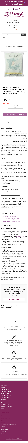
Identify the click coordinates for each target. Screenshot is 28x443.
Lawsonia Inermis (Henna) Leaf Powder (11, 221)
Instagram (4, 433)
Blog (14, 27)
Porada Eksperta (14, 25)
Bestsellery (14, 20)
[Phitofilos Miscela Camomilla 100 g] (14, 67)
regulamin (8, 439)
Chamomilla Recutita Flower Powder (11, 218)
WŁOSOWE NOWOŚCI (5, 404)
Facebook (4, 431)
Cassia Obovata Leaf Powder (9, 216)
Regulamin (3, 399)
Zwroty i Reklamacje (5, 393)
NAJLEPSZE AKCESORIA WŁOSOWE (8, 410)
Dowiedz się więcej (14, 299)
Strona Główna (7, 45)
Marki (14, 24)
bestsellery (3, 408)
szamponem (11, 250)
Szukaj (23, 35)
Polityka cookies (5, 397)
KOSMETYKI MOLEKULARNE (6, 406)
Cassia (21, 45)
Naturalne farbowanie (15, 45)
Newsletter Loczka (5, 418)
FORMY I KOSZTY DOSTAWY (6, 391)
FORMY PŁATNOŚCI (5, 389)
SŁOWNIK (3, 422)
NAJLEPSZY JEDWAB (5, 412)
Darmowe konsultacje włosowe (8, 424)
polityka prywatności (17, 439)
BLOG (2, 420)
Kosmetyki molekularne (14, 22)
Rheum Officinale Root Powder (9, 220)
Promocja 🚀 (14, 29)
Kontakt (3, 387)
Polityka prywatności (6, 395)
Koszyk (15, 9)
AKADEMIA (3, 426)
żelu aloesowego (20, 236)
